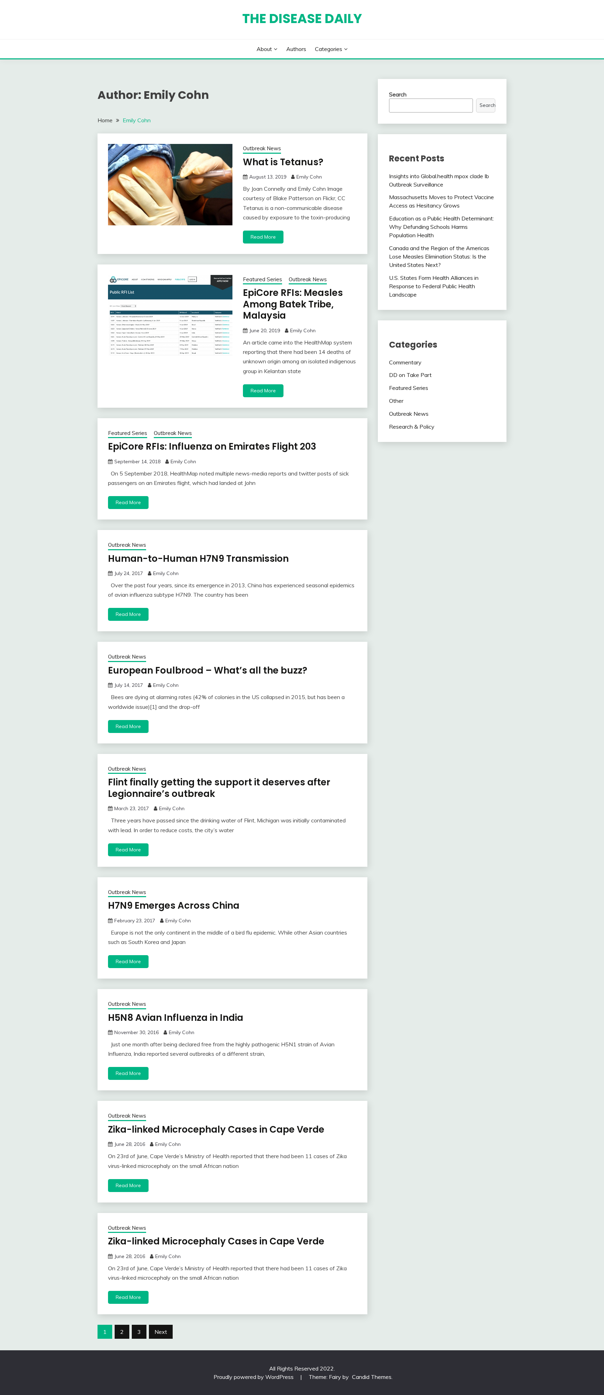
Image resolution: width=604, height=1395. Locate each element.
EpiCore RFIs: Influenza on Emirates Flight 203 (212, 446)
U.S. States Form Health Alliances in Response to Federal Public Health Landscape (434, 286)
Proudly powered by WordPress (254, 1376)
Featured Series (262, 279)
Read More (263, 237)
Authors (296, 48)
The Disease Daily (302, 18)
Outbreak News (262, 148)
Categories (328, 48)
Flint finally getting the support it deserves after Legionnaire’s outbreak (219, 788)
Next (160, 1331)
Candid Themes (371, 1376)
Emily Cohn (309, 177)
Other (396, 400)
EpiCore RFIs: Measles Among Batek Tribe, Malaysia (293, 304)
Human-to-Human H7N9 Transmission (198, 558)
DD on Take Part (410, 374)
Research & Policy (411, 426)
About (264, 48)
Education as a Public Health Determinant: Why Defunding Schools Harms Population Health (441, 227)
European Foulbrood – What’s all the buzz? (207, 670)
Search (398, 94)
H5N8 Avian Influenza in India (175, 1017)
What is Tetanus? (283, 162)
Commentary (405, 362)
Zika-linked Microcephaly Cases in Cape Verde (216, 1129)
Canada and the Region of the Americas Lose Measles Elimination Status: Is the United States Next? (439, 256)
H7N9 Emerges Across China (173, 905)
